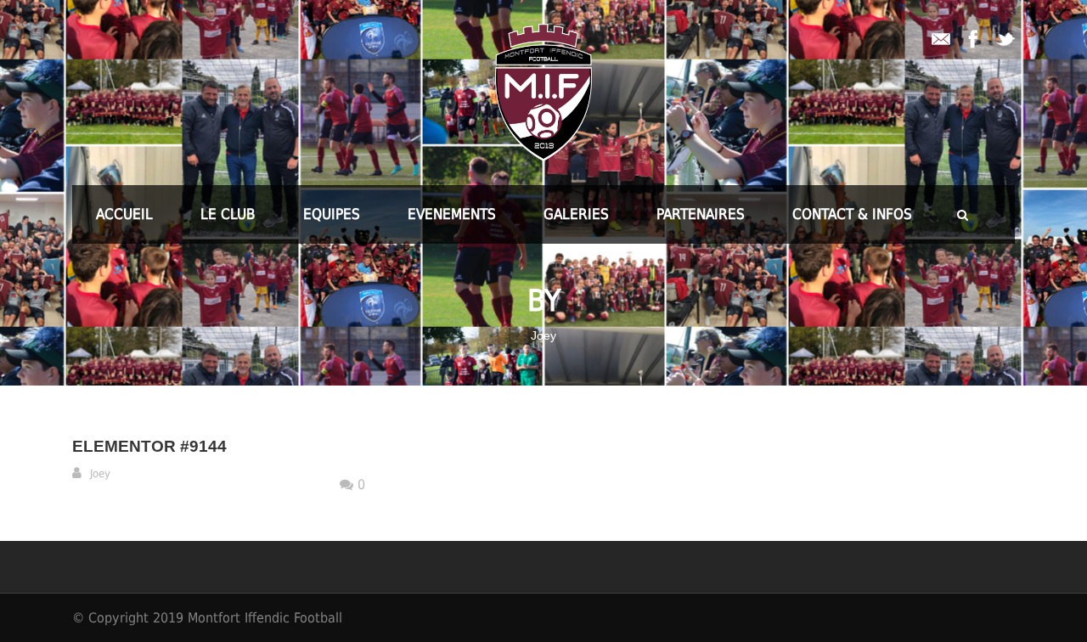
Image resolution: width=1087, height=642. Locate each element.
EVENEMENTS (452, 214)
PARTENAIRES (700, 214)
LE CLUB (228, 214)
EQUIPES (331, 214)
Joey (100, 473)
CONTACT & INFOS (852, 214)
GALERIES (576, 214)
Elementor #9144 (149, 446)
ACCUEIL (124, 214)
